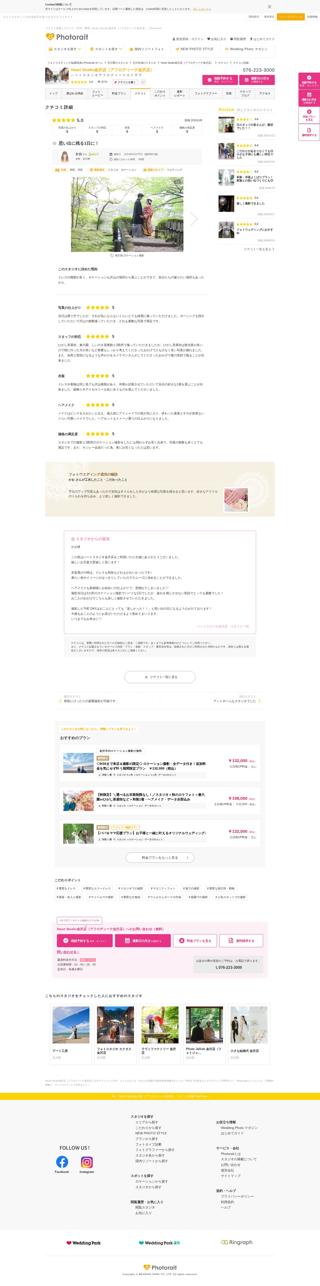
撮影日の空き (309, 101)
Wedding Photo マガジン (249, 49)
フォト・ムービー (97, 93)
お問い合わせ (231, 1165)
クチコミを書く (127, 82)
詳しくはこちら (202, 8)
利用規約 (227, 1202)
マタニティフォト (164, 888)
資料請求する (309, 135)
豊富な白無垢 (131, 897)
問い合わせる (67, 952)
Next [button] (195, 219)
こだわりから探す (148, 1128)
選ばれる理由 (74, 93)
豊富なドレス (67, 888)
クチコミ (140, 93)
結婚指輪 (312, 16)
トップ (53, 93)
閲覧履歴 (240, 39)
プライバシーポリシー (237, 1196)
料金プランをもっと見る (160, 857)
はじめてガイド (264, 39)
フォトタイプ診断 (148, 1144)
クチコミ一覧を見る (257, 249)
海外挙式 (269, 16)
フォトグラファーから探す (155, 1150)
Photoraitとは (231, 1154)
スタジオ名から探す (150, 1155)
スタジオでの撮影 (132, 888)
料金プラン (119, 93)
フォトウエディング (290, 16)
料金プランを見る (309, 118)
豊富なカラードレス (98, 888)
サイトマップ (231, 1176)
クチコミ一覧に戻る (164, 677)
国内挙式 (254, 16)
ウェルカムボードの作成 (165, 897)
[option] (127, 214)
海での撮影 (192, 888)
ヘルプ (226, 1207)
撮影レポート (179, 93)
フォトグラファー (206, 93)
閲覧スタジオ (145, 1207)
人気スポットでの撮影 (232, 897)
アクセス (265, 93)
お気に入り (143, 1213)
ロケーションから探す (151, 1181)
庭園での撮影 (199, 897)
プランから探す (146, 1139)
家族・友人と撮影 (70, 897)
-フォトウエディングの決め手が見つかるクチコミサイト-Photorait (66, 37)
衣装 (229, 93)
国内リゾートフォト (149, 49)
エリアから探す (146, 1122)
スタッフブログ (245, 93)
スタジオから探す (148, 1187)
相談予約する (309, 84)
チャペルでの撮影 (102, 897)
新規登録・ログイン (190, 39)
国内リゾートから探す (151, 1161)
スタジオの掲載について (239, 1159)
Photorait (160, 1267)
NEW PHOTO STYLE (197, 49)
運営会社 (227, 1170)
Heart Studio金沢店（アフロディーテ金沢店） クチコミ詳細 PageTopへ (163, 1096)
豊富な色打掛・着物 (221, 888)
